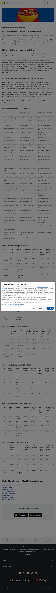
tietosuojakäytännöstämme (8, 304)
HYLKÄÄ (34, 308)
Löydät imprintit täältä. (20, 304)
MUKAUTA (41, 308)
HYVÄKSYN (50, 308)
